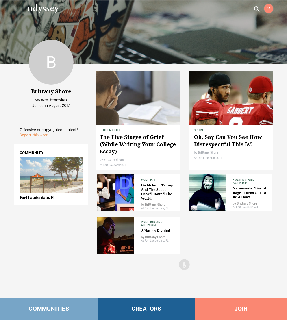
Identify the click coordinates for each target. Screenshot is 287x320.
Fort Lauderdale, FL (37, 197)
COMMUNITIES (48, 308)
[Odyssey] (43, 8)
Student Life (110, 130)
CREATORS (146, 308)
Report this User (34, 135)
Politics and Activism (243, 181)
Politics (148, 179)
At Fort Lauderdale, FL (114, 165)
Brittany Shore (114, 159)
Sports (199, 130)
